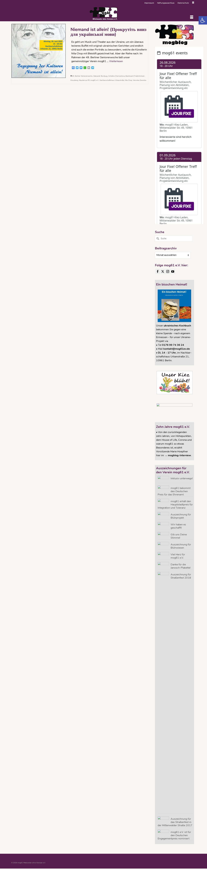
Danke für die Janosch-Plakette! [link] (181, 566)
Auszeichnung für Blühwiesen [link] (181, 546)
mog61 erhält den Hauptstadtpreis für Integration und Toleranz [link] (175, 504)
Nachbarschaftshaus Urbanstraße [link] (112, 80)
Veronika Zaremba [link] (139, 80)
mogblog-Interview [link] (179, 455)
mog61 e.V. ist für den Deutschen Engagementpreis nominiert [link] (174, 835)
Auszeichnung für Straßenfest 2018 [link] (181, 576)
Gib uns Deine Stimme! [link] (179, 536)
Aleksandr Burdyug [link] (100, 76)
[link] (203, 20)
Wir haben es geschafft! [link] (178, 526)
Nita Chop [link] (128, 80)
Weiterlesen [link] (116, 61)
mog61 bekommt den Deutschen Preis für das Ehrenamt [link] (174, 491)
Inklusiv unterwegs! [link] (182, 478)
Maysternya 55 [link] (84, 80)
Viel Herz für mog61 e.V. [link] (178, 556)
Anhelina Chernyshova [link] (116, 76)
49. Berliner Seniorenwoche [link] (82, 76)
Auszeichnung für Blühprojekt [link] (181, 516)
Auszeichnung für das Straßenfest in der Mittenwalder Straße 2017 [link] (175, 822)
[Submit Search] (157, 238)
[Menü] (192, 17)
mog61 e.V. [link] (94, 80)
